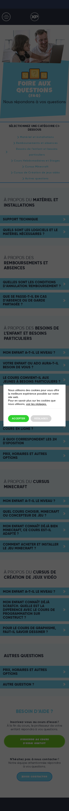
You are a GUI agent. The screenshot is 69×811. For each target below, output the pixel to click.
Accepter (18, 418)
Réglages (41, 418)
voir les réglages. (36, 404)
